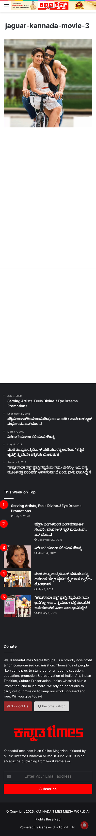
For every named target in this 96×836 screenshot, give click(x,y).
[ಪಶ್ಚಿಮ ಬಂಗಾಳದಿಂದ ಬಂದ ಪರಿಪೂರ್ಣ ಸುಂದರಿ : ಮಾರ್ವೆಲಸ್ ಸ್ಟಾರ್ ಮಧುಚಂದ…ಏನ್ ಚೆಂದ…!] (17, 531)
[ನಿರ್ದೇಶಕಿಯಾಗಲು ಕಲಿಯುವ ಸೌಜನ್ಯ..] (17, 556)
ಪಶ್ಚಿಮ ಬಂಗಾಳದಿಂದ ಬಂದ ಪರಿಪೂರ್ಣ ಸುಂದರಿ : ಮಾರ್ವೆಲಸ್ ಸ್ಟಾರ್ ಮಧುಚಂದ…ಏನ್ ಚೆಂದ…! (60, 529)
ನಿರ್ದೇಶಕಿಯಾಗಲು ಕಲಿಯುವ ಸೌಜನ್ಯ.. (58, 548)
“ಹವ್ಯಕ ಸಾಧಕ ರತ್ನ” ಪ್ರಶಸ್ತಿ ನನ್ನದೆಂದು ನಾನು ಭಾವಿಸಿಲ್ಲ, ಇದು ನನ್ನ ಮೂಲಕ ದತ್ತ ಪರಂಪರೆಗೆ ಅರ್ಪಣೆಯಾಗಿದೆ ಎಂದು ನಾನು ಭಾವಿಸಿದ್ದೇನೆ (62, 602)
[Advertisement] (48, 204)
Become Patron (53, 706)
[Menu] (6, 6)
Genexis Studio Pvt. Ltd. (57, 827)
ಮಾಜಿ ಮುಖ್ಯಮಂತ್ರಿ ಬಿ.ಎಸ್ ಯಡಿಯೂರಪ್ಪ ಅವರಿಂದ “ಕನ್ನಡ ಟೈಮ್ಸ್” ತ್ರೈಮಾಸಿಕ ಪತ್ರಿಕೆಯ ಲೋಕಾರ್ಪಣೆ (63, 579)
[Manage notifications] (84, 825)
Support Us (19, 706)
